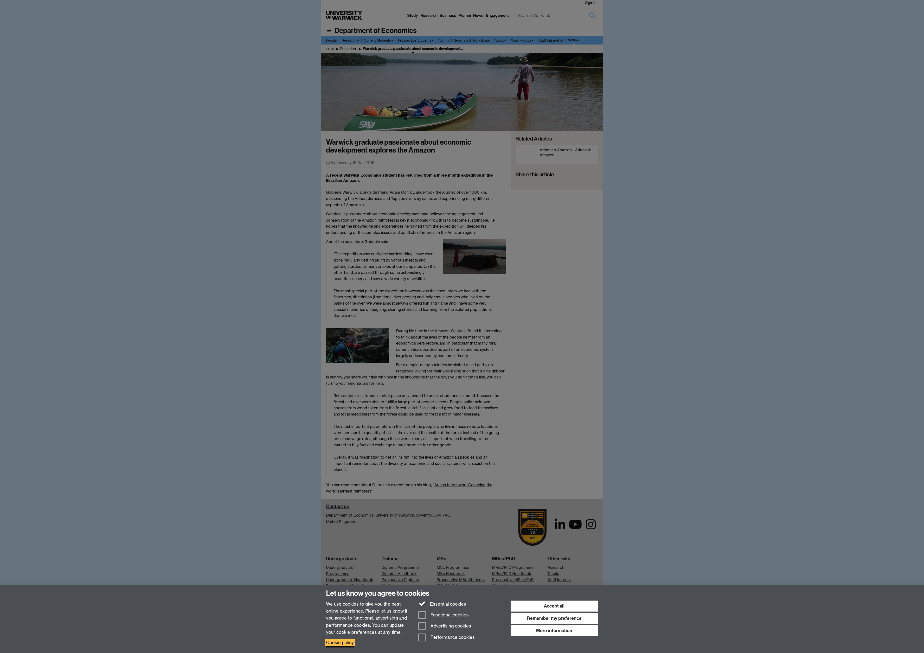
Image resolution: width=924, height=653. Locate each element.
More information (554, 630)
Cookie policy (340, 642)
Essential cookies (447, 604)
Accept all (554, 606)
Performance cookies (452, 637)
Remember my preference (554, 618)
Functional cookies (449, 615)
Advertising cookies (450, 626)
